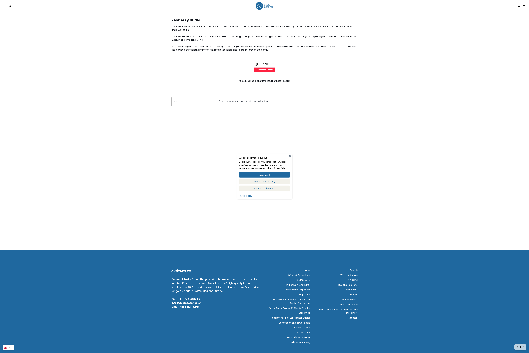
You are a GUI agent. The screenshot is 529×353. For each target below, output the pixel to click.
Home (307, 270)
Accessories (303, 332)
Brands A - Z (303, 280)
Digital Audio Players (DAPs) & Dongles (289, 308)
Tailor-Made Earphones (297, 289)
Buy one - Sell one (348, 285)
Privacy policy (245, 195)
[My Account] (518, 6)
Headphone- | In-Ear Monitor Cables (290, 317)
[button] (8, 347)
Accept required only (264, 181)
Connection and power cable (294, 322)
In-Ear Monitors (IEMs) (298, 285)
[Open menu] (3, 5)
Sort (176, 101)
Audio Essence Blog (300, 342)
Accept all (264, 174)
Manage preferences (264, 188)
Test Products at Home (297, 337)
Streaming (304, 312)
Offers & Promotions (299, 275)
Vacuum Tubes (302, 327)
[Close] (290, 156)
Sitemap (353, 317)
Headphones (303, 294)
